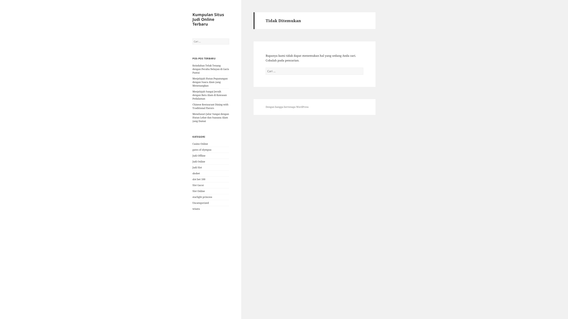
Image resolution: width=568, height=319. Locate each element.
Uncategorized (200, 203)
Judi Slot (197, 167)
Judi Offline (198, 155)
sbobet (196, 173)
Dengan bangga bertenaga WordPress (287, 107)
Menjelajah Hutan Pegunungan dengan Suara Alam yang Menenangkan (210, 82)
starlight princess (202, 197)
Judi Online (198, 161)
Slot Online (198, 191)
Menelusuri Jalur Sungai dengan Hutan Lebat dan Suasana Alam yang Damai (210, 117)
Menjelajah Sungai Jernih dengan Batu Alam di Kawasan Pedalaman (209, 95)
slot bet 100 (198, 179)
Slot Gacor (198, 185)
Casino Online (200, 143)
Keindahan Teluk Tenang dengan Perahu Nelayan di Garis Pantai (210, 69)
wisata (196, 208)
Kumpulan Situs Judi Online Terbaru (208, 19)
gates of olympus (201, 149)
